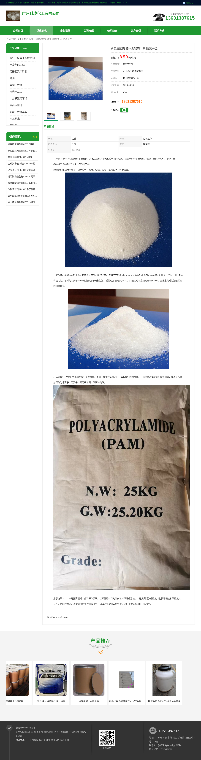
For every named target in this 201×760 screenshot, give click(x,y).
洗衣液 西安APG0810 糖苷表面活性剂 (176, 701)
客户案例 (136, 30)
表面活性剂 (16, 105)
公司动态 (112, 30)
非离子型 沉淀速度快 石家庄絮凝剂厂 (63, 701)
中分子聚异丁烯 (18, 98)
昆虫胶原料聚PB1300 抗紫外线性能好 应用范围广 (23, 202)
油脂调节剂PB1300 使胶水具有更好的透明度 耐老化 (23, 170)
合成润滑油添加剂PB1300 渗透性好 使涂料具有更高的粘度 (23, 163)
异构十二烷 (16, 91)
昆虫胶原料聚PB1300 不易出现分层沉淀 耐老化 (23, 151)
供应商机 (42, 30)
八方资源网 (32, 740)
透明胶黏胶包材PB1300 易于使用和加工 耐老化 (23, 176)
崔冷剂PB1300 (17, 64)
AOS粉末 (15, 118)
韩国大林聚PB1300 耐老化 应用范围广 (23, 157)
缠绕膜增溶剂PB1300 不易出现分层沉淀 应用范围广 (23, 144)
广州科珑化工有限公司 (69, 732)
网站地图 (64, 740)
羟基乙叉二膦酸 (18, 71)
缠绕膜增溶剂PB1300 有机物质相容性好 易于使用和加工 (23, 183)
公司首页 (18, 30)
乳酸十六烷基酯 (18, 112)
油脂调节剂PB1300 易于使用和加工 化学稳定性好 (23, 189)
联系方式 (159, 30)
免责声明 (43, 740)
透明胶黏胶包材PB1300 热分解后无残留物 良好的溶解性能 (23, 196)
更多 (35, 137)
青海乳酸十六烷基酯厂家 (137, 701)
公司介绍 (89, 30)
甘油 (12, 78)
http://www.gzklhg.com (57, 617)
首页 (19, 39)
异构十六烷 (16, 85)
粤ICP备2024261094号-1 (47, 732)
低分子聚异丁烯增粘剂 (22, 58)
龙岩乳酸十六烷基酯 (24, 701)
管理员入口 (53, 740)
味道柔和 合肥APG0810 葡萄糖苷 (100, 701)
